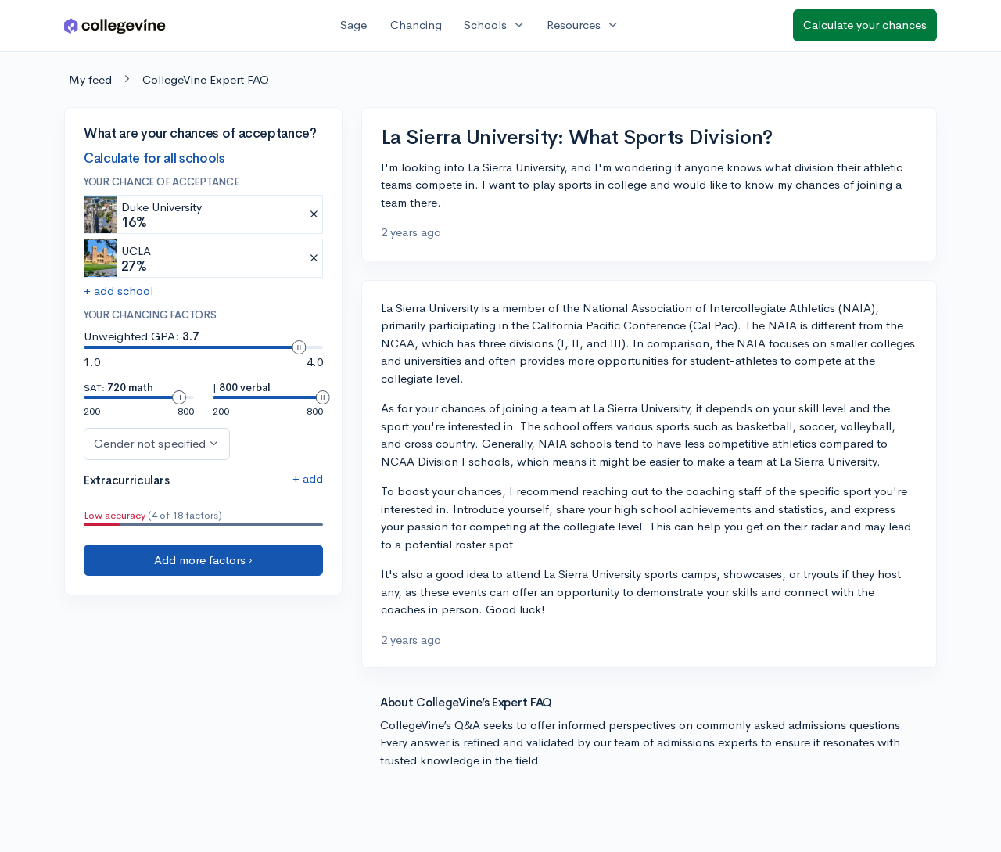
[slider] (299, 347)
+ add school (118, 291)
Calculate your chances (865, 24)
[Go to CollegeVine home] (115, 25)
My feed (90, 79)
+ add (307, 478)
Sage (353, 24)
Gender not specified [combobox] (150, 443)
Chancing (416, 24)
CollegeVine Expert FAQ (205, 79)
